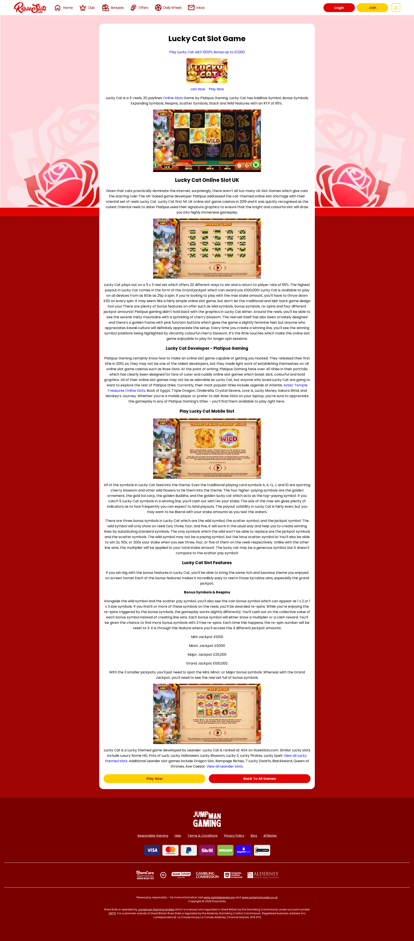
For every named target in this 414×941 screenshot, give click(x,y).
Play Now (216, 89)
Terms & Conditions (203, 835)
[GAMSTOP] (181, 875)
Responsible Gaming (153, 835)
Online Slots (173, 97)
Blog (254, 835)
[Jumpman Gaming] (207, 825)
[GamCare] (145, 875)
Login (339, 7)
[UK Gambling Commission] (207, 875)
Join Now (197, 89)
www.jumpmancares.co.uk (260, 897)
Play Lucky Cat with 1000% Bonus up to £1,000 (207, 52)
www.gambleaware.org (219, 897)
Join (372, 7)
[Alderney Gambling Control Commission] (263, 875)
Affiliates (270, 835)
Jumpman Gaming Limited (156, 909)
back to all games (259, 778)
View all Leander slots (225, 766)
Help (178, 835)
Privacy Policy (234, 835)
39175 (112, 913)
